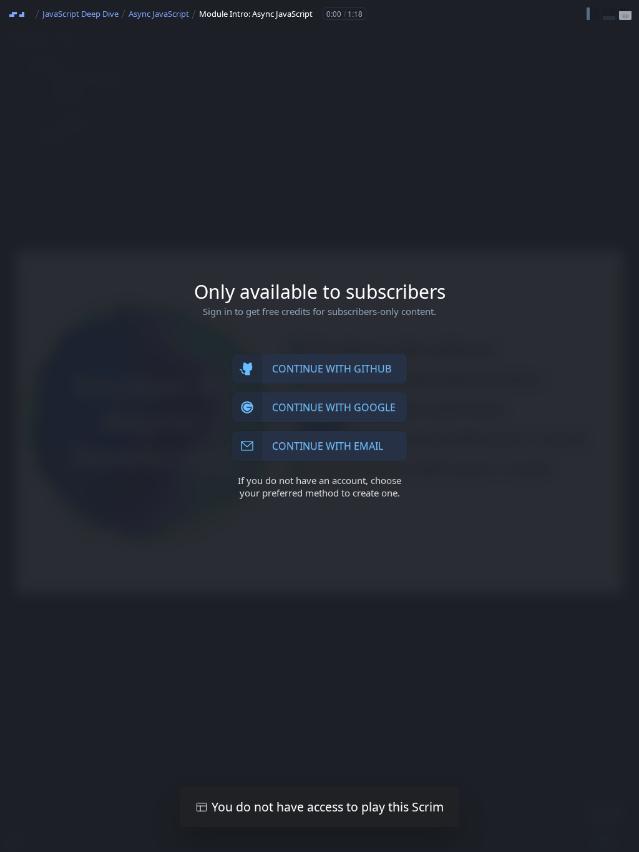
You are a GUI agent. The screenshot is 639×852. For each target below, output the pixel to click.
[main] (319, 426)
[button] (592, 13)
